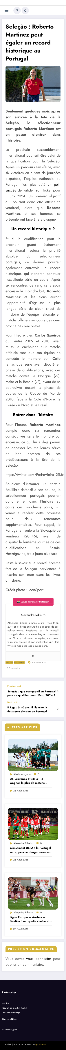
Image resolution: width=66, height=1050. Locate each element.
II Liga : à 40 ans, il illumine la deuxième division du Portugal (27, 709)
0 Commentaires (13, 668)
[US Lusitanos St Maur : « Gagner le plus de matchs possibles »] (33, 755)
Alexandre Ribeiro (23, 843)
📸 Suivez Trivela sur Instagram (33, 601)
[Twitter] (33, 656)
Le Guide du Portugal (11, 1012)
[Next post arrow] (58, 709)
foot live (5, 1002)
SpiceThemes (40, 1044)
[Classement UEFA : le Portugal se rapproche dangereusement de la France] (33, 824)
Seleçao (21, 662)
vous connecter (38, 958)
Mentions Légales (9, 1029)
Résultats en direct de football (14, 1007)
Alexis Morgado (22, 774)
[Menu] (6, 10)
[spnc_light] (25, 10)
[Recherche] (17, 10)
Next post (12, 702)
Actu (16, 662)
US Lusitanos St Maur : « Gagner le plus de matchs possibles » (27, 781)
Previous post (14, 686)
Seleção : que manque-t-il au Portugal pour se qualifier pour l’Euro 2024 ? (31, 693)
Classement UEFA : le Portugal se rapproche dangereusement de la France (31, 850)
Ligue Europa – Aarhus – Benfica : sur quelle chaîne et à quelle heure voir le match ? (31, 919)
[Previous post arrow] (58, 691)
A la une (9, 662)
